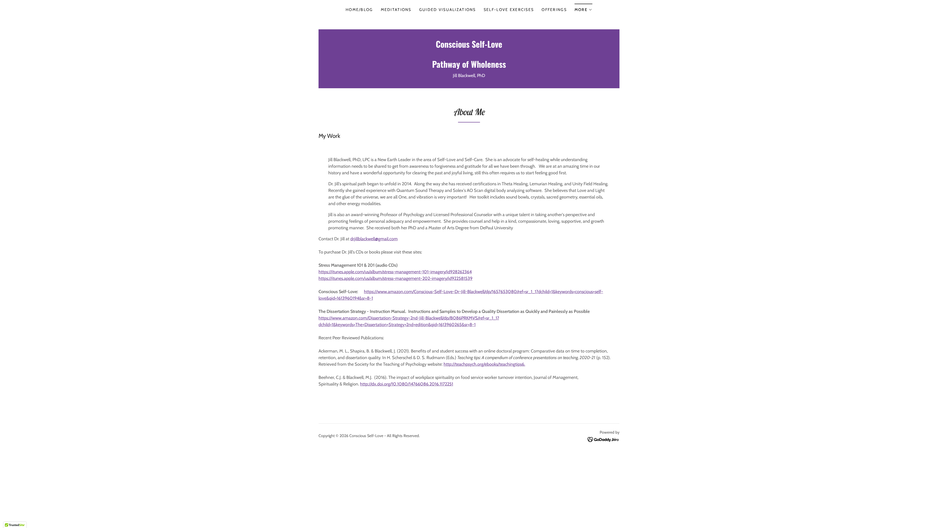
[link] (469, 66)
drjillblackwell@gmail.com (374, 239)
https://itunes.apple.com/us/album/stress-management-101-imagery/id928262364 (395, 272)
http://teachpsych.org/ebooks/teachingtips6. (484, 364)
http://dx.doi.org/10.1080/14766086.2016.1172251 (406, 384)
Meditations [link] (396, 9)
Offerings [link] (554, 9)
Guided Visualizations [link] (447, 9)
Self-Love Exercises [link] (509, 9)
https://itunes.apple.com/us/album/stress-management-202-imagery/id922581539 (395, 278)
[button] (583, 8)
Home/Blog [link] (359, 9)
